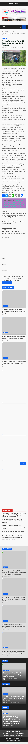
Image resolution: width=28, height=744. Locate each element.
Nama (4, 258)
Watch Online (24, 27)
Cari (3, 461)
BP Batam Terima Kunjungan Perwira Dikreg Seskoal (13, 221)
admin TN (6, 47)
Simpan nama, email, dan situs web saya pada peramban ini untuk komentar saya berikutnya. (14, 278)
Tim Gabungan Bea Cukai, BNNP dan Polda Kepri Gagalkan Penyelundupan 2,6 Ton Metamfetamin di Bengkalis (14, 515)
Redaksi (8, 731)
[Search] (20, 27)
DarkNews (10, 740)
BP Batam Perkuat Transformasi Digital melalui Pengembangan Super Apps (14, 326)
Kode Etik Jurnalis (9, 735)
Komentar (5, 238)
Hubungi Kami (19, 735)
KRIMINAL (6, 594)
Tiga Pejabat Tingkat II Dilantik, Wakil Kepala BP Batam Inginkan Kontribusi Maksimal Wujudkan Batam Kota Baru (14, 214)
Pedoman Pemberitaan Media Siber (13, 733)
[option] (14, 672)
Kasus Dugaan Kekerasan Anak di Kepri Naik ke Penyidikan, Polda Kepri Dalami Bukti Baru (13, 521)
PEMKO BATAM (7, 668)
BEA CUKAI (6, 567)
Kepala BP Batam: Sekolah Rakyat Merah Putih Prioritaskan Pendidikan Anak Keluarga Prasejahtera (14, 351)
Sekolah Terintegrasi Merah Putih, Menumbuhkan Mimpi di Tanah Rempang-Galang (14, 299)
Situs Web (5, 270)
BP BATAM (4, 38)
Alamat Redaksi (16, 731)
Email (4, 264)
